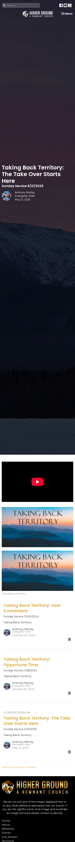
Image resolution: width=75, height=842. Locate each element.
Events (6, 832)
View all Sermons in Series (19, 767)
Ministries (8, 828)
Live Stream (9, 837)
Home (6, 820)
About (6, 824)
